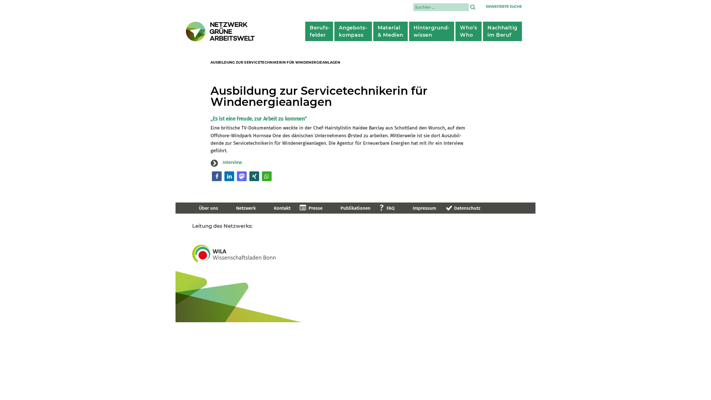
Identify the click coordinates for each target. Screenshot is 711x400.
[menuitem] (319, 31)
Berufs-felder (320, 31)
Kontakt (282, 208)
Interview (232, 162)
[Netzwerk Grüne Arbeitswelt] (221, 31)
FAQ (391, 208)
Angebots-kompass (353, 31)
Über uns (208, 208)
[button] (217, 176)
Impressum (424, 208)
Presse (315, 208)
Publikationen (355, 208)
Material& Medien (390, 31)
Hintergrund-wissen (432, 31)
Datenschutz (467, 208)
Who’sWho (468, 31)
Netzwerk (246, 208)
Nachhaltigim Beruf (502, 31)
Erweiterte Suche (504, 6)
